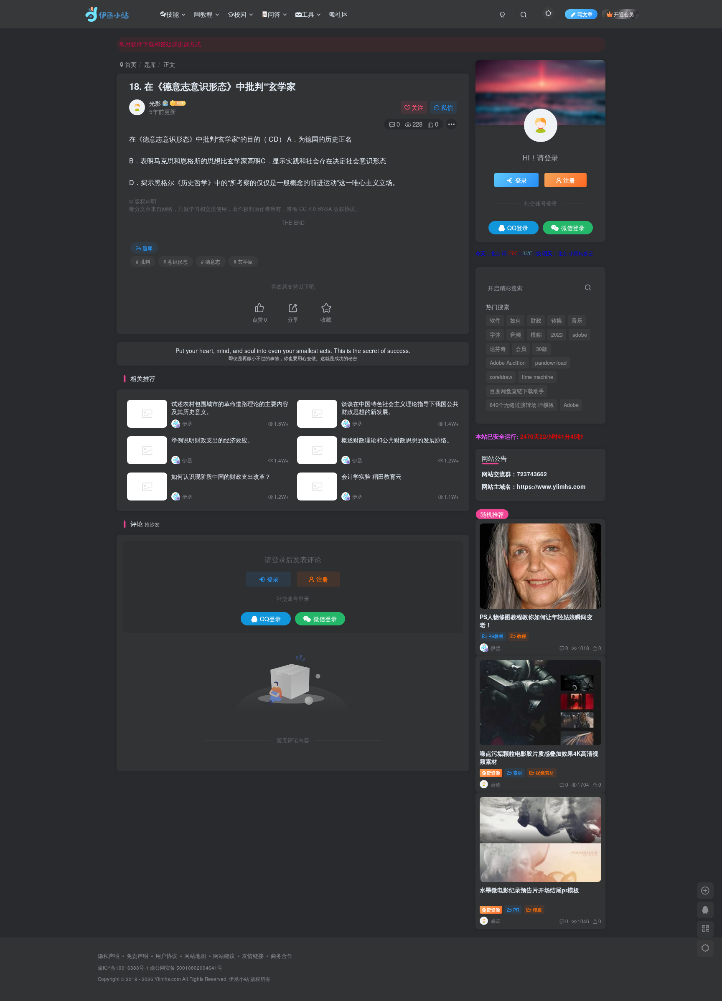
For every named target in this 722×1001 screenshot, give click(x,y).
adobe (579, 334)
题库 (150, 64)
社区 (342, 14)
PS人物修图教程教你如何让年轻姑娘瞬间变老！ (536, 620)
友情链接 (253, 956)
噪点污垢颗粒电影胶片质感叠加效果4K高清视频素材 (539, 757)
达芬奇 (498, 349)
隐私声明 (108, 956)
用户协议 (166, 956)
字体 (495, 334)
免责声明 (137, 956)
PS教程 (495, 636)
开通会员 (624, 14)
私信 (447, 107)
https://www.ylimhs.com (551, 486)
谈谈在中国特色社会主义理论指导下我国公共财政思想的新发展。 (399, 407)
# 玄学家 (243, 261)
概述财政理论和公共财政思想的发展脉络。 (397, 440)
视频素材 (545, 772)
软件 (495, 320)
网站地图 (195, 956)
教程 (206, 14)
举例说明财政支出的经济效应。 (212, 440)
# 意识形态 (175, 261)
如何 (515, 320)
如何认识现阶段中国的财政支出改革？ (221, 476)
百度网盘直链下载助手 (517, 391)
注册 (322, 579)
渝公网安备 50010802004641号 (186, 967)
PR (516, 909)
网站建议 (224, 956)
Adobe (571, 405)
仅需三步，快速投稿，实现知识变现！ (169, 44)
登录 (273, 579)
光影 (155, 103)
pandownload (551, 362)
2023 (557, 334)
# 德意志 (210, 261)
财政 (536, 320)
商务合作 (281, 956)
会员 (521, 349)
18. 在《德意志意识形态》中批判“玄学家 (212, 86)
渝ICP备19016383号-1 (123, 967)
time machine (537, 377)
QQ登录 (270, 619)
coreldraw (501, 377)
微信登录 (325, 619)
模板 (537, 909)
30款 (541, 349)
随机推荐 (492, 514)
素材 (517, 772)
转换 (556, 320)
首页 (130, 64)
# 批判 (143, 261)
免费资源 (491, 772)
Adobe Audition (508, 362)
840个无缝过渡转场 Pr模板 (522, 405)
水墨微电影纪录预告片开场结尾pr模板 (529, 890)
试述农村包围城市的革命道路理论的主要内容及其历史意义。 (229, 407)
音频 (515, 334)
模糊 (536, 334)
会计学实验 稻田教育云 (371, 476)
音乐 (577, 320)
